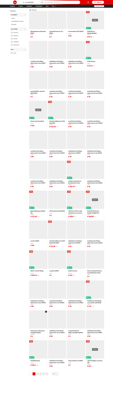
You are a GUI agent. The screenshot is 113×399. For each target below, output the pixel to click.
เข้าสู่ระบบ (99, 2)
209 (53, 374)
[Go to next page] (56, 373)
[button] (99, 6)
